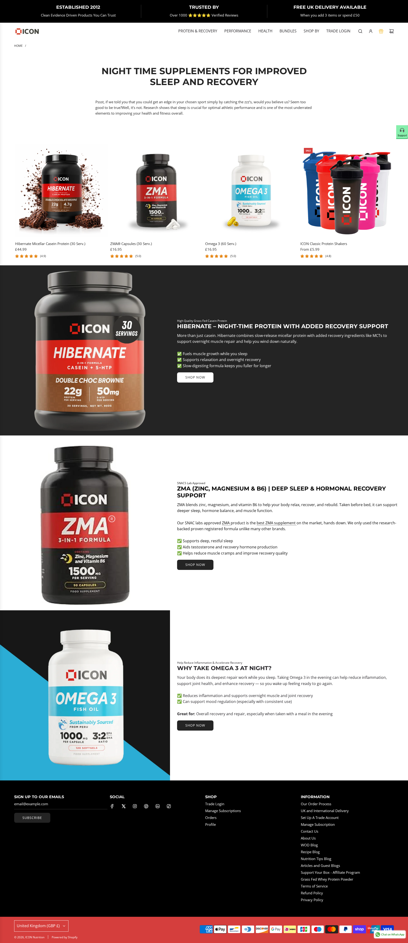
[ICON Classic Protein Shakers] (346, 190)
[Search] (360, 31)
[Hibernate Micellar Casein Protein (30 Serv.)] (61, 190)
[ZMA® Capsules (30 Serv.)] (156, 190)
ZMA (226, 522)
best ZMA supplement (277, 522)
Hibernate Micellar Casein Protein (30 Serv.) (50, 243)
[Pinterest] (146, 806)
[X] (123, 806)
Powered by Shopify (64, 937)
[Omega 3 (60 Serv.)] (251, 190)
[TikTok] (169, 806)
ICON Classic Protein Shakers (323, 243)
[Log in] (371, 31)
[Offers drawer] (381, 31)
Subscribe (32, 817)
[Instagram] (135, 806)
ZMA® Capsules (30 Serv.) (131, 243)
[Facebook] (112, 806)
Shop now (195, 377)
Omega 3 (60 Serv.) (220, 243)
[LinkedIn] (157, 806)
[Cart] (391, 31)
